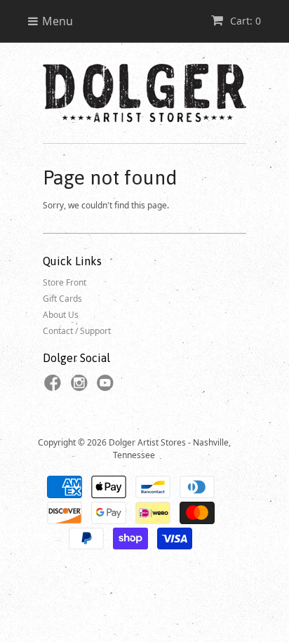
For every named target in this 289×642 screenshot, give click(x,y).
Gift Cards (62, 299)
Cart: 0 (244, 20)
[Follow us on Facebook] (54, 387)
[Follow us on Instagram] (81, 387)
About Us (61, 315)
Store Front (64, 282)
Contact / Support (77, 331)
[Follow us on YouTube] (107, 387)
